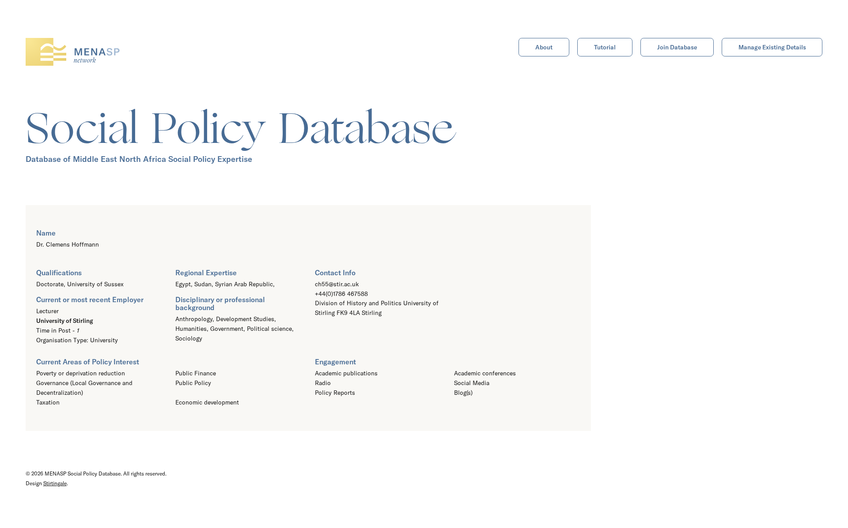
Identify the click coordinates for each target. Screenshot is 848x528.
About (544, 47)
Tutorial (605, 47)
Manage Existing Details (772, 47)
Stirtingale (55, 483)
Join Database (677, 47)
